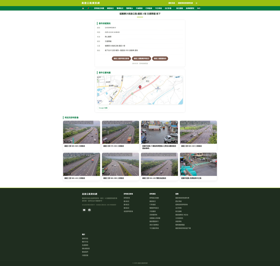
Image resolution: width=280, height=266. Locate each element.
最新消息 (85, 238)
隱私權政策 (86, 248)
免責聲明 (85, 245)
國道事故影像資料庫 (182, 198)
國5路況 (126, 208)
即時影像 (127, 198)
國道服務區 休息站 (181, 215)
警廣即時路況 (154, 208)
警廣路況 (120, 8)
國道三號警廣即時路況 (141, 58)
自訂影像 (168, 8)
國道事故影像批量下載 (183, 228)
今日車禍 (158, 8)
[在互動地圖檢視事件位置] (140, 90)
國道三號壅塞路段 (160, 58)
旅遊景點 (178, 221)
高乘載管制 (190, 8)
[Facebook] (89, 210)
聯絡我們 (85, 252)
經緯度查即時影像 (181, 204)
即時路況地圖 (99, 8)
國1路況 (126, 201)
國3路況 (126, 204)
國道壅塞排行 (154, 221)
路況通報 (179, 8)
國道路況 (110, 8)
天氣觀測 (139, 8)
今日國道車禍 (154, 228)
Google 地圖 (103, 108)
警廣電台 (129, 8)
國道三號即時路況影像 (121, 58)
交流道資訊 (179, 218)
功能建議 (85, 255)
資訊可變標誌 (154, 225)
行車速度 (149, 8)
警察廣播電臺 (180, 225)
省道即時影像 (128, 211)
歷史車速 (178, 201)
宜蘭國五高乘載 (155, 218)
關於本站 (85, 242)
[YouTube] (84, 210)
